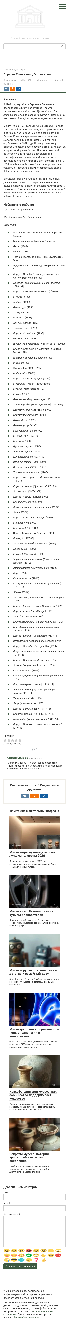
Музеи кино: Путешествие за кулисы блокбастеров (31, 913)
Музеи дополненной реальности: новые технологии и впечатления (34, 1032)
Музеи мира (29, 35)
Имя (5, 1192)
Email (6, 1203)
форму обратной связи (26, 1317)
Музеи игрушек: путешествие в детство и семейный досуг (33, 972)
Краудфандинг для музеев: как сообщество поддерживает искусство (33, 1095)
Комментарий (11, 1214)
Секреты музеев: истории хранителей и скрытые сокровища (29, 1157)
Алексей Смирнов (17, 757)
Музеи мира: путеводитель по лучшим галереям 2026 (32, 854)
